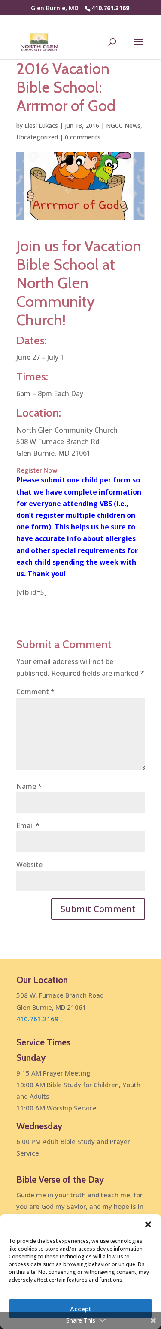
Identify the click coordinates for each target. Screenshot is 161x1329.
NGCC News (123, 125)
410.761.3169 (110, 8)
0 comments (82, 137)
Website (29, 864)
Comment (35, 691)
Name (29, 786)
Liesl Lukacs (41, 125)
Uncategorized (37, 137)
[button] (148, 1224)
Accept (80, 1308)
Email (27, 825)
